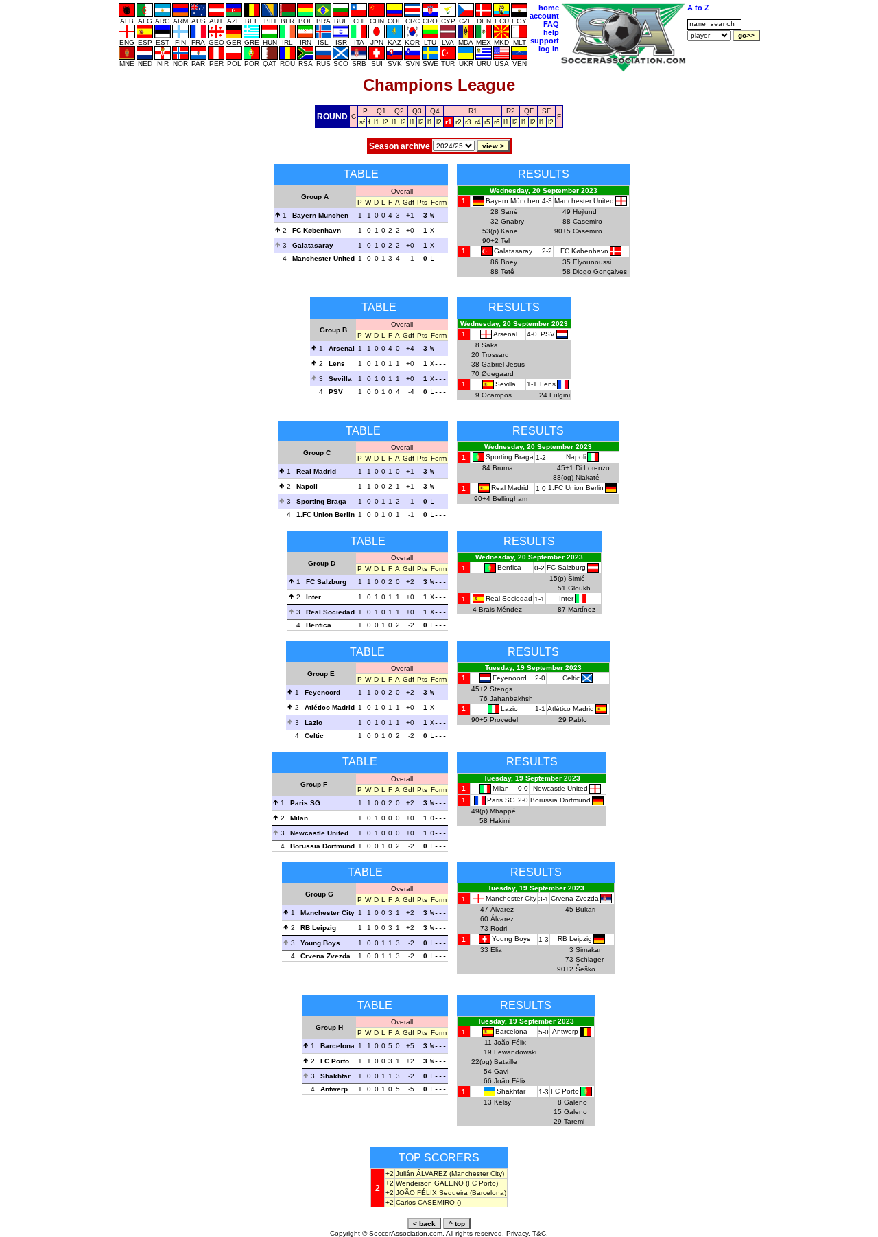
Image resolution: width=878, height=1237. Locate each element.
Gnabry (512, 221)
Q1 (381, 111)
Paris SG (305, 803)
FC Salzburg (326, 582)
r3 (468, 122)
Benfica (318, 625)
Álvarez (502, 909)
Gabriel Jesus (503, 364)
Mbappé (503, 811)
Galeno (575, 1102)
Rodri (498, 928)
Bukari (585, 909)
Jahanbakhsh (511, 698)
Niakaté (588, 477)
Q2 (399, 111)
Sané (509, 212)
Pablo (578, 720)
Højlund (585, 212)
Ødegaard (498, 374)
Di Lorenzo (593, 468)
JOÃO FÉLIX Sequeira (432, 1192)
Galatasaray (312, 245)
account (544, 16)
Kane (509, 231)
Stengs (501, 689)
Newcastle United (319, 833)
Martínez (581, 609)
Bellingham (510, 498)
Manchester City (327, 912)
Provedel (504, 720)
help (551, 32)
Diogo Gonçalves (600, 271)
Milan (299, 818)
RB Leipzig (318, 928)
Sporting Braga (321, 501)
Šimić (576, 578)
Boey (509, 262)
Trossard (495, 354)
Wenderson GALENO (430, 1183)
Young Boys (320, 943)
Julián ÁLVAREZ (421, 1173)
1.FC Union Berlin (325, 514)
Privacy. (518, 1233)
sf (362, 122)
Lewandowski (515, 1052)
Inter (313, 597)
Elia (496, 949)
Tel (505, 240)
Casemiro (587, 221)
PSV (336, 391)
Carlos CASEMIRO (425, 1202)
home (548, 7)
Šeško (585, 969)
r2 (458, 122)
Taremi (574, 1121)
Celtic (314, 735)
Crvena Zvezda (325, 956)
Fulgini (559, 395)
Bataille (505, 1061)
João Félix (510, 1042)
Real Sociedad (330, 612)
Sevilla (340, 378)
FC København (316, 230)
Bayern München (320, 215)
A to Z (698, 7)
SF (546, 111)
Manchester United (323, 258)
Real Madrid (316, 471)
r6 (497, 122)
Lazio (313, 722)
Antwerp (334, 1089)
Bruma (503, 468)
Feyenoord (322, 692)
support (544, 40)
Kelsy (502, 1102)
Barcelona (337, 1046)
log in (548, 49)
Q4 (435, 111)
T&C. (540, 1233)
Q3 (417, 111)
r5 (487, 122)
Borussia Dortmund (322, 846)
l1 (376, 122)
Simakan (589, 949)
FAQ (551, 24)
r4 (478, 122)
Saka (490, 345)
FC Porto (334, 1061)
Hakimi (500, 820)
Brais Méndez (500, 609)
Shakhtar (335, 1076)
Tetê (507, 271)
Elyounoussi (592, 262)
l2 (385, 122)
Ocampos (497, 395)
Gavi (501, 1071)
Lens (337, 363)
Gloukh (579, 588)
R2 (510, 111)
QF (529, 111)
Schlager (590, 959)
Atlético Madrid (330, 707)
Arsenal (342, 348)
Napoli (307, 486)
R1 (472, 111)
